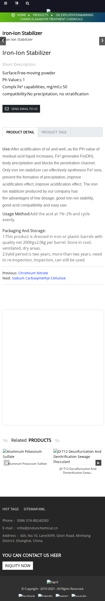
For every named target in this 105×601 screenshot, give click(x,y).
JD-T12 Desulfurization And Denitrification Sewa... (78, 470)
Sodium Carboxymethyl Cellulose (39, 278)
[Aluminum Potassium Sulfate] (27, 454)
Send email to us (24, 109)
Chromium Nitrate (33, 273)
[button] (102, 40)
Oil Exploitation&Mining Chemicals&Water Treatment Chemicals (57, 17)
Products (40, 15)
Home (21, 15)
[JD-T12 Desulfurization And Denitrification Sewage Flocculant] (77, 456)
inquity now (18, 565)
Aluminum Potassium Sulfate (27, 464)
